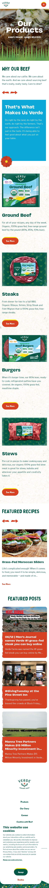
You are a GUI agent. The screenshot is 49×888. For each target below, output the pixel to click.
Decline (21, 880)
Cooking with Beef (25, 822)
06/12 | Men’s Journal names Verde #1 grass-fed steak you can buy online (24, 640)
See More (10, 241)
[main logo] (6, 4)
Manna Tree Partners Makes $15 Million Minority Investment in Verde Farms (22, 747)
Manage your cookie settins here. (12, 860)
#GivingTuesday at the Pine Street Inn (22, 693)
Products (24, 802)
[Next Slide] (13, 93)
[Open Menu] (43, 4)
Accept (21, 872)
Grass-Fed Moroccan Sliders (23, 562)
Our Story (24, 808)
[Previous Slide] (5, 93)
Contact (24, 815)
